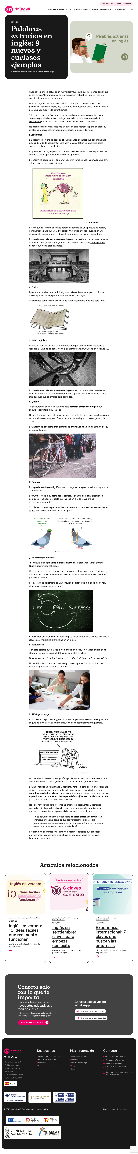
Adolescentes (100, 918)
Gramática (67, 918)
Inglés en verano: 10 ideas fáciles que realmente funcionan (25, 932)
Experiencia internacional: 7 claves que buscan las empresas (111, 936)
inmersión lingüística (102, 920)
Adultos (107, 918)
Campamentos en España (78, 9)
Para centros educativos (101, 9)
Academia (118, 9)
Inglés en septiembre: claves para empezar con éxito (64, 936)
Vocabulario (31, 918)
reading (17, 918)
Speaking (23, 918)
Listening (12, 918)
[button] (10, 950)
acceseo (123, 1109)
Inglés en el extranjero (56, 9)
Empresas (114, 918)
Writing (37, 918)
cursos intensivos (58, 918)
